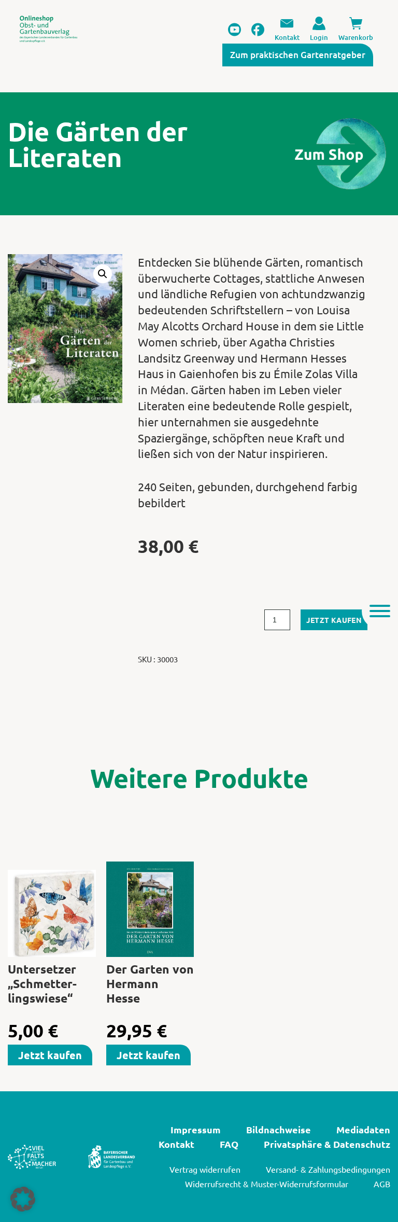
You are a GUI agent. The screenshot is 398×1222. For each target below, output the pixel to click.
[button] (102, 274)
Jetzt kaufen (334, 619)
